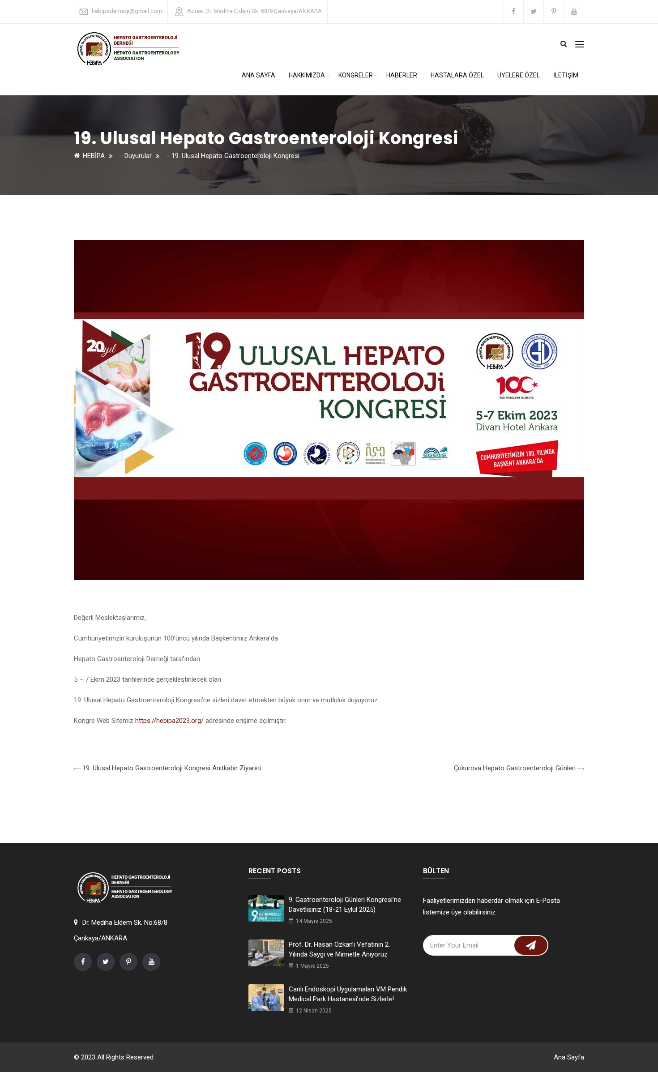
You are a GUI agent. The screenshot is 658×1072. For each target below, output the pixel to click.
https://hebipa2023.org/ (169, 721)
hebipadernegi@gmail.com (127, 11)
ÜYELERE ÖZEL (518, 75)
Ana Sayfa (569, 1057)
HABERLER (401, 75)
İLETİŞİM (565, 75)
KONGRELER (355, 75)
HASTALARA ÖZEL (457, 75)
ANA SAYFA (258, 75)
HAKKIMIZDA (307, 75)
